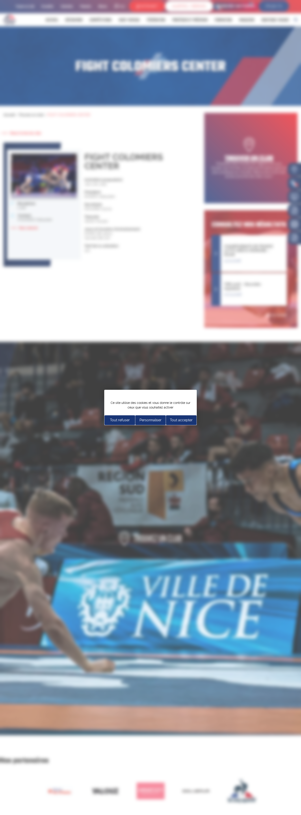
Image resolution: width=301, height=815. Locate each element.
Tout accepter (181, 420)
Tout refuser (120, 420)
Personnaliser (150, 420)
